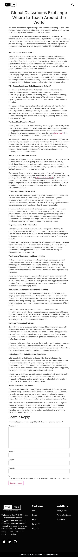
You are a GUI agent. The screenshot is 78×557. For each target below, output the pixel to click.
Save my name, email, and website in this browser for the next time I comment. (39, 478)
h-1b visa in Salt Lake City (45, 178)
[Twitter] (9, 541)
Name (11, 451)
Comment (13, 426)
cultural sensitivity (59, 133)
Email (11, 460)
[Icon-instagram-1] (15, 541)
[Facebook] (4, 541)
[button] (72, 4)
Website (12, 468)
